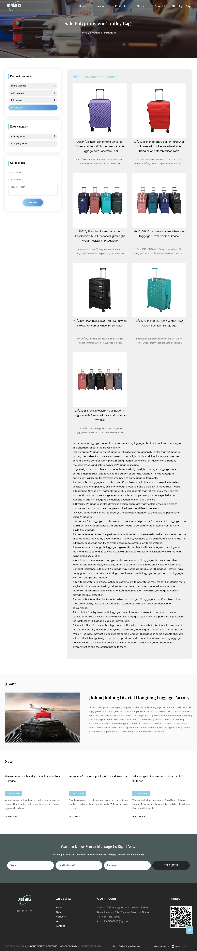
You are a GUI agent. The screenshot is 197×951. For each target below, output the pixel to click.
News (140, 6)
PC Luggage (123, 12)
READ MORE (11, 817)
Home (83, 6)
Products (120, 6)
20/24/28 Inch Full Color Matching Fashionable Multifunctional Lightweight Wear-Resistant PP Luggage (100, 236)
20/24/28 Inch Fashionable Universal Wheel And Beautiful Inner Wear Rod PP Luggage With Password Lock (100, 146)
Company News (19, 143)
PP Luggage (17, 107)
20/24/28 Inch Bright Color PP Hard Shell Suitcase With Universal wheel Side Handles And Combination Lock (159, 146)
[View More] (100, 110)
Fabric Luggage (125, 13)
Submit (33, 202)
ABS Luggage (17, 93)
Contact (160, 6)
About (101, 6)
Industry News (145, 13)
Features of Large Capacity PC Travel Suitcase (98, 776)
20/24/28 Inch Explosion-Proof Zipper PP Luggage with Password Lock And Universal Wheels (100, 415)
